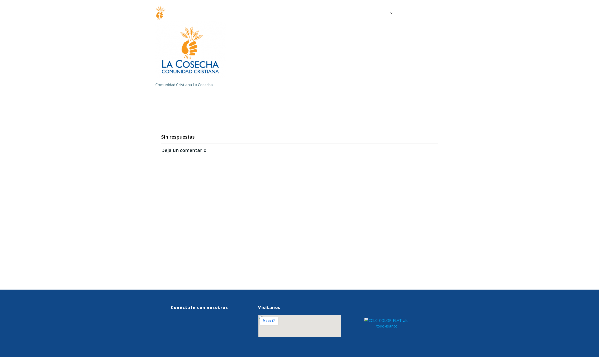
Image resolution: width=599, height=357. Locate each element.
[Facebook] (184, 324)
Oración (410, 13)
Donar (433, 13)
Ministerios (378, 13)
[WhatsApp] (172, 324)
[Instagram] (196, 324)
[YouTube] (208, 324)
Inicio (354, 13)
